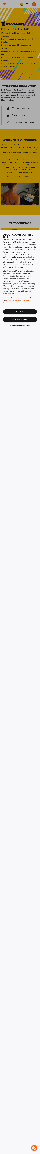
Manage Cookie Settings (20, 325)
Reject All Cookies (20, 319)
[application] (34, 1148)
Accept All (20, 311)
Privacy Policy (12, 300)
